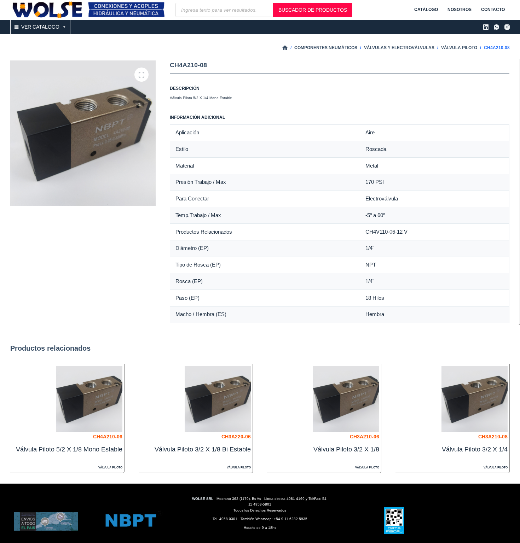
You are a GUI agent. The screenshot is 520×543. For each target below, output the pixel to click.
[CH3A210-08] (474, 399)
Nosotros (459, 9)
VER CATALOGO (40, 27)
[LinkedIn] (486, 27)
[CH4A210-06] (89, 399)
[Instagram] (507, 27)
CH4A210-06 (107, 436)
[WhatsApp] (496, 27)
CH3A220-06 (236, 436)
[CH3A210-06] (346, 399)
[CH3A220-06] (218, 399)
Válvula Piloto (110, 467)
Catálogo (426, 9)
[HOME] (285, 48)
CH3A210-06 (364, 436)
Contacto (493, 9)
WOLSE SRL (202, 499)
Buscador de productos (312, 10)
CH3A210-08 (493, 436)
